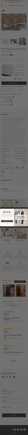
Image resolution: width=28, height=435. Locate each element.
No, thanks (7, 223)
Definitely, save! (7, 221)
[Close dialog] (27, 209)
